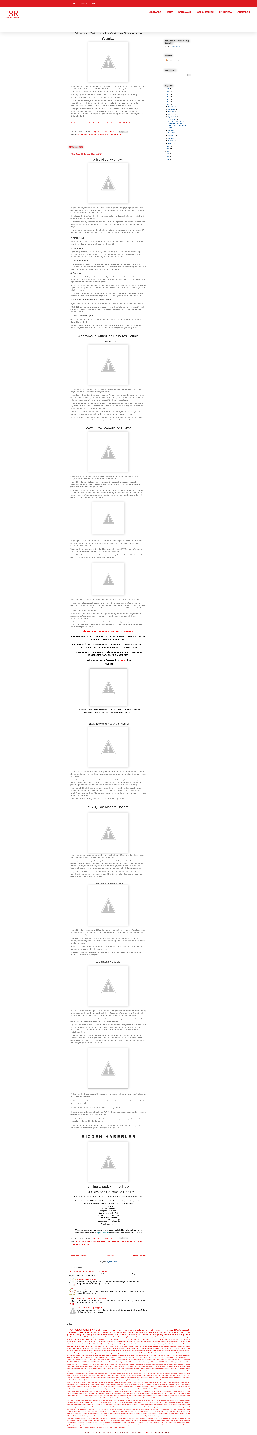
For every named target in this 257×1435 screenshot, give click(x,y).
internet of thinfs (112, 1389)
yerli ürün (112, 1425)
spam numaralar (138, 1411)
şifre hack (109, 1427)
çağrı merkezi (78, 1427)
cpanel (166, 1375)
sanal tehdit (111, 1407)
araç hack (77, 1368)
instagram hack (100, 1348)
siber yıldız (170, 1409)
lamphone (96, 1241)
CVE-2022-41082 (82, 1362)
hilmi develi (80, 1348)
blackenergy (183, 1371)
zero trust (126, 1332)
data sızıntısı (94, 1346)
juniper (90, 1391)
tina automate (170, 1413)
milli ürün (153, 1398)
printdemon (81, 1404)
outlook (100, 1402)
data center (101, 1377)
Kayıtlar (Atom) (111, 1262)
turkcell (137, 1416)
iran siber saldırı (136, 1389)
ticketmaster (162, 1413)
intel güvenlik (88, 1389)
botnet (164, 1332)
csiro (185, 1375)
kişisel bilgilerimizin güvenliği (132, 1348)
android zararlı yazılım (116, 1366)
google (155, 1384)
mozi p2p (77, 1400)
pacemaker (125, 1402)
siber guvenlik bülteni (147, 1353)
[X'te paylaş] (123, 132)
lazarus (147, 1393)
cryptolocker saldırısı (83, 1346)
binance (127, 1371)
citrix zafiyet (115, 1375)
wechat (181, 1420)
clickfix (124, 1375)
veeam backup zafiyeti (182, 1355)
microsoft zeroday (123, 1398)
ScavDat (122, 1339)
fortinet (81, 1384)
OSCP (73, 1364)
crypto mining (180, 1375)
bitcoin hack (142, 1344)
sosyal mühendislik (180, 1332)
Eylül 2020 (171, 114)
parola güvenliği (171, 1350)
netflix (139, 1350)
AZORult (141, 1359)
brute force (94, 1373)
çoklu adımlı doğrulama (89, 1427)
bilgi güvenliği (167, 1330)
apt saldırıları (130, 1337)
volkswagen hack (118, 1420)
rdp (109, 1353)
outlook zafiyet (107, 1402)
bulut (99, 1373)
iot (114, 1341)
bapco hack (166, 1368)
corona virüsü (71, 1346)
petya (144, 1402)
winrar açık (113, 1422)
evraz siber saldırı (157, 1380)
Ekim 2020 (171, 111)
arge (82, 1368)
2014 (168, 159)
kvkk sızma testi (141, 1341)
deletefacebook (129, 1377)
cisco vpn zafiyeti (106, 1375)
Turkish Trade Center (149, 1364)
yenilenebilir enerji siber (98, 1425)
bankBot (160, 1368)
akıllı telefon (118, 1344)
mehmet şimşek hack (176, 1395)
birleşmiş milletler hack (146, 1371)
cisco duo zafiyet (82, 1375)
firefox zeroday (167, 1382)
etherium (143, 1380)
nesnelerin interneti (131, 1350)
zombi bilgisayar (99, 1357)
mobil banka (82, 1350)
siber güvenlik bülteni (174, 1353)
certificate (146, 1373)
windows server (115, 135)
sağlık (126, 1353)
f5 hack (181, 1380)
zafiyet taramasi (139, 1425)
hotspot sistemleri (149, 1386)
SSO (91, 1364)
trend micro (97, 1416)
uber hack (172, 1416)
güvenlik (170, 1332)
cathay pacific (126, 1373)
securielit (172, 1407)
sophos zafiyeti (85, 1339)
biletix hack (84, 1371)
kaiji (94, 1391)
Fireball (105, 1344)
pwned (114, 1404)
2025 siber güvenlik (133, 1359)
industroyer (80, 1389)
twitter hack (151, 1416)
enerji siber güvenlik (117, 1380)
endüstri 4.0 (108, 1380)
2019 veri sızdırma (91, 1359)
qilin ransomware (121, 1404)
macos (111, 1395)
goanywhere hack (161, 1346)
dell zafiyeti (137, 1377)
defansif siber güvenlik (117, 1377)
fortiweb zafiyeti (150, 1346)
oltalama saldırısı (153, 1400)
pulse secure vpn (83, 1353)
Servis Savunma (119, 1337)
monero (108, 1241)
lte (97, 1395)
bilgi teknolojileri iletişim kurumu (115, 1371)
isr (150, 1335)
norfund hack (134, 1400)
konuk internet (178, 1391)
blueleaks (88, 1241)
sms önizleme (100, 1411)
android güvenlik (142, 1339)
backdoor (155, 1368)
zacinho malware (121, 1425)
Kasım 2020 (172, 109)
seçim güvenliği (78, 1409)
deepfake (108, 1377)
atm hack (136, 1368)
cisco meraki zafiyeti (94, 1375)
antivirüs (137, 1366)
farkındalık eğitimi (113, 1382)
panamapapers (132, 1402)
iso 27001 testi (145, 1389)
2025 (168, 91)
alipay (90, 1366)
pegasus (140, 1402)
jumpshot (85, 1391)
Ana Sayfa (109, 1256)
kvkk (134, 1341)
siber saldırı (156, 1330)
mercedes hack (76, 1398)
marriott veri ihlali (140, 1395)
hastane (88, 1386)
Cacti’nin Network (103, 1362)
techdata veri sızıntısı (88, 1413)
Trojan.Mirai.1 (139, 1364)
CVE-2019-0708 (185, 1359)
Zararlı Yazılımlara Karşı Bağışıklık (89, 1308)
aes (187, 1364)
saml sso (92, 1407)
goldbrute (149, 1384)
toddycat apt (186, 1413)
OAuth (188, 1362)
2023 (168, 97)
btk (169, 1339)
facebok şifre (71, 1382)
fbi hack (121, 1382)
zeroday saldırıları (160, 1425)
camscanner (117, 1373)
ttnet (124, 1416)
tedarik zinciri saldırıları (102, 1413)
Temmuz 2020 (172, 119)
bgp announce (71, 1371)
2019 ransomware (81, 1359)
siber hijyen (110, 1355)
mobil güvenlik (91, 1350)
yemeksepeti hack (85, 1425)
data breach (94, 1377)
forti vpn (187, 1382)
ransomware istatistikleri (163, 1404)
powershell (179, 1402)
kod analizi (169, 1391)
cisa (185, 1373)
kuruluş (129, 1341)
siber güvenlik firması (129, 1409)
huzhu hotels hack (182, 1386)
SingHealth (96, 1364)
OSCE (69, 1364)
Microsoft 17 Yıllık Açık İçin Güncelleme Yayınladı (176, 122)
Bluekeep (89, 1344)
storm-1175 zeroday (166, 1411)
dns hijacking (175, 1377)
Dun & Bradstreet (131, 1362)
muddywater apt (96, 1400)
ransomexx (152, 1404)
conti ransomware (136, 1375)
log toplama (92, 1395)
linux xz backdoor (181, 1393)
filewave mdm (136, 1382)
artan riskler (86, 1368)
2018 (168, 149)
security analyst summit (183, 1407)
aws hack (149, 1368)
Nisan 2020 (171, 135)
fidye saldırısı (97, 1335)
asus (106, 1368)
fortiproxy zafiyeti (99, 1384)
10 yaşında (123, 1357)
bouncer (79, 1373)
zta (106, 1357)
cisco (172, 1339)
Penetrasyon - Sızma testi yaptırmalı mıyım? (92, 1298)
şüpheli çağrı (122, 1427)
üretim (104, 1427)
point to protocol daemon (167, 1402)
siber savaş (163, 1409)
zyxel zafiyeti (111, 1357)
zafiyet (91, 1357)
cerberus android (138, 1373)
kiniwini (164, 1391)
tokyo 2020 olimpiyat (83, 1416)
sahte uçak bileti (84, 1407)
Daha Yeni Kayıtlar (78, 1256)
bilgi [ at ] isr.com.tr (90, 3)
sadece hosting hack (73, 1407)
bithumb (171, 1371)
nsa (140, 1400)
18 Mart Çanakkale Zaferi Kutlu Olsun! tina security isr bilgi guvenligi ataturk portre (162, 1357)
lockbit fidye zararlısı (82, 1395)
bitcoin (92, 1332)
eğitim (165, 1380)
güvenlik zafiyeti (76, 1386)
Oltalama (116, 1339)
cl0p (120, 1375)
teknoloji (112, 1413)
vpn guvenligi (127, 1420)
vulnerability (150, 1420)
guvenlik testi (172, 1384)
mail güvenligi (165, 1348)
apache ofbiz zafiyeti (155, 1366)
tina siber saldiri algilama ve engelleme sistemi (130, 1330)
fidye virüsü (139, 1337)
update (105, 1418)
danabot (88, 1377)
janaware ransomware (177, 1389)
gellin (114, 1384)
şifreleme (115, 1427)
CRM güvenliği (97, 1344)
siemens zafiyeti (179, 1409)
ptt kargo (96, 1404)
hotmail (137, 1386)
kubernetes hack (106, 1393)
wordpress (74, 1244)
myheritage (104, 1400)
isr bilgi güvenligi (164, 1337)
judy (80, 1391)
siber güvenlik (104, 1330)
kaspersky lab (119, 1391)
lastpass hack (140, 1393)
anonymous (80, 1241)
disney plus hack (163, 1377)
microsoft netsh (100, 1398)
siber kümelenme (80, 1344)
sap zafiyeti (75, 1339)
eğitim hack (170, 1380)
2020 (168, 104)
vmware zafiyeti (104, 1339)
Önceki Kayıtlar (139, 1256)
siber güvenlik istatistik (142, 1409)
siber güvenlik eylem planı (114, 1409)
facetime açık (99, 1382)
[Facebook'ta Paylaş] (125, 132)
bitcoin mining (150, 1344)
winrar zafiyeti (121, 1422)
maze (103, 1241)
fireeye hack (158, 1382)
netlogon (122, 1400)
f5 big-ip (176, 1380)
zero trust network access (139, 1332)
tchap (72, 1413)
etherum (149, 1380)
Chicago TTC (113, 1362)
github (100, 1341)
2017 (168, 151)
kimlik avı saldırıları (134, 1391)
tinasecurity (178, 1413)
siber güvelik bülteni (160, 1353)
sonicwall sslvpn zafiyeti (136, 1355)
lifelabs (151, 1393)
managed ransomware (120, 1395)
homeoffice (120, 1386)
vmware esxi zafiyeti (73, 1357)
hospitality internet (129, 1386)
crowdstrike (172, 1375)
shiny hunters (87, 1409)
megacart (159, 1395)
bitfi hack (166, 1371)
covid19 (176, 1339)
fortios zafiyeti (92, 1341)
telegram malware (120, 1413)
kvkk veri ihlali (152, 1348)
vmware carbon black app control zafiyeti (100, 1420)
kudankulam (115, 1393)
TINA (128, 1335)
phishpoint (150, 1402)
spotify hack (146, 1411)
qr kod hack (133, 1404)
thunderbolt (137, 1413)
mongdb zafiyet (119, 1350)
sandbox (121, 1407)
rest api (180, 1404)
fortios (92, 1384)
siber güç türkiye (154, 1409)
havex (105, 1386)
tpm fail (91, 1416)
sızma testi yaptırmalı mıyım (158, 1355)
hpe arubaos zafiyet (161, 1386)
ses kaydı (70, 1409)
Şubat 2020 (171, 140)
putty (110, 1404)
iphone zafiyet (126, 1389)
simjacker (187, 1409)
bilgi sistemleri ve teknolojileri (97, 1371)
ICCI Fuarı (168, 1362)
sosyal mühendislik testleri (116, 1411)
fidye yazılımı (129, 1346)
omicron (161, 1400)
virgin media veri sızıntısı (182, 1418)
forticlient (75, 1384)
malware (110, 1335)
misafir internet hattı (173, 1398)
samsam (98, 1407)
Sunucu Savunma (155, 1332)
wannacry (119, 1332)
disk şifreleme (153, 1377)
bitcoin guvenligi (158, 1371)
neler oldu (116, 1400)
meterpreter (91, 1398)
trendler (103, 1416)
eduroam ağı (81, 1380)
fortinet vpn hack (82, 1341)
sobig (106, 1411)
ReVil (119, 1241)
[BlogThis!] (122, 132)
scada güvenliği (150, 1407)
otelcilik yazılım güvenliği (81, 1402)
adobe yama (177, 1364)
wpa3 (161, 1422)
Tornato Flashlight (129, 1364)
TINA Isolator (74, 1329)
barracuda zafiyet (176, 1368)
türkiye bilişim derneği (162, 1416)
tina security (184, 1330)
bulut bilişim (104, 1373)
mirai (157, 1398)
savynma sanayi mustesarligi (132, 1407)
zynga (72, 1427)
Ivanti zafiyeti (99, 1337)
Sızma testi (126, 1241)
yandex (182, 1422)
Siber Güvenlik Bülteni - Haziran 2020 (86, 154)
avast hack (143, 1368)
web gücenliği (166, 1420)
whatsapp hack (71, 1422)
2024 (168, 94)
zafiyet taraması (84, 1244)
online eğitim (186, 1400)
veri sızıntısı (170, 1418)
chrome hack (170, 1373)
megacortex (165, 1395)
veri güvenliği (162, 1418)
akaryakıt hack (83, 1366)
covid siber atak (159, 1375)
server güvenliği (157, 1335)
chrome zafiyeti (178, 1373)
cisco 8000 (74, 1375)
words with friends (153, 1422)
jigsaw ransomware (73, 1391)
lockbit (73, 1395)
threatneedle (129, 1413)
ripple (184, 1404)
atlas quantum (129, 1368)
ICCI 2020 (161, 1362)
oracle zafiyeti (161, 1350)
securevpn (167, 1407)
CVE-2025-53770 (93, 1362)
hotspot (141, 1386)
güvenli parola (171, 1346)
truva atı (119, 1416)
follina (182, 1382)
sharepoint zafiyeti (134, 1353)
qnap (128, 1404)
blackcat (176, 1371)
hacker (74, 1348)
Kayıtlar (169, 60)
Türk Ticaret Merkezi (162, 1364)
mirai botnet (163, 1398)
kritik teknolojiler (96, 1393)
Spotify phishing (109, 1364)
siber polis (117, 1355)
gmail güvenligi (133, 1384)
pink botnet (156, 1402)
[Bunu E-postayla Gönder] (120, 132)
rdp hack (175, 1404)
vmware (85, 1420)
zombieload (182, 1425)
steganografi (156, 1411)
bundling (111, 1373)
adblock (171, 1364)
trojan (108, 1416)
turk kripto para (130, 1416)
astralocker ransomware (98, 1368)
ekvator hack (95, 1380)
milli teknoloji (145, 1398)
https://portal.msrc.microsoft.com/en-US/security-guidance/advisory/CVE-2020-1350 (100, 123)
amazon (107, 1366)
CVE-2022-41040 (72, 1362)
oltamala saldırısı (172, 1341)
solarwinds (124, 1355)
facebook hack (72, 1341)
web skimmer (175, 1420)
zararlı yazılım (79, 1337)
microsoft (149, 1341)
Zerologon (111, 1344)
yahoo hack (176, 1422)
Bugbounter (159, 1359)
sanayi (117, 1407)
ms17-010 (84, 1400)
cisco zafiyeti (135, 1335)
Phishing (77, 1335)
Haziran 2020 (172, 130)
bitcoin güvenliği (162, 1339)
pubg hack (102, 1404)
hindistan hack (112, 1386)
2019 (168, 146)
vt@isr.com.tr (103, 1233)
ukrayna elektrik (180, 1416)
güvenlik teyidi (181, 1346)
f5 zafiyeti (187, 1380)
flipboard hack (176, 1382)
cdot (131, 1373)
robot (188, 1404)
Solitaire (102, 1364)
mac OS (100, 1395)
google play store (107, 1341)
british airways (86, 1373)
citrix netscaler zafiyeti (183, 1344)
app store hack (168, 1366)
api (163, 1366)
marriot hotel (131, 1395)
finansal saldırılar (149, 1382)
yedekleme (76, 1425)
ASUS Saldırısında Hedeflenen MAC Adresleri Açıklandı (89, 1271)
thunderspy (154, 1413)
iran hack (108, 1348)
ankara (125, 1366)
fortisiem (107, 1384)
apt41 (68, 1368)
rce (108, 135)
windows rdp (80, 1422)
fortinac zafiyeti (139, 1346)
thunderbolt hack (146, 1413)
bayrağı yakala (185, 1368)
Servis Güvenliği (131, 1339)
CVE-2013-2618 (175, 1359)
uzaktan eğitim (121, 1418)
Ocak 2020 (171, 143)
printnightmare (89, 1404)
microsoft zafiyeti (72, 1350)
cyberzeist (82, 1377)
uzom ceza (149, 1418)
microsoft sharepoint (112, 1398)
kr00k (184, 1391)
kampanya (111, 1391)
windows (70, 1337)
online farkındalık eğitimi (149, 1350)
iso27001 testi (154, 1389)
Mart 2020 (171, 138)
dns (89, 135)
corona (144, 1375)
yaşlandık (70, 1425)
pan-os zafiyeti (175, 1337)
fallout (105, 1382)
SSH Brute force (84, 1364)
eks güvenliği (116, 1346)
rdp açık (112, 1353)
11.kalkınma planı (132, 1357)
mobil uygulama (185, 1398)
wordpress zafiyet (142, 1422)
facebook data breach (88, 1382)
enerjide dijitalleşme (129, 1380)
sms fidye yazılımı (90, 1411)
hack (105, 1335)
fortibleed (70, 1384)
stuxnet (146, 1355)
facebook (78, 1382)
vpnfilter (134, 1420)
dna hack (106, 1346)
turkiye (146, 1416)
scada (143, 1407)
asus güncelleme (113, 1368)
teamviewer (77, 1413)
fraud (111, 1384)
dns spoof (182, 1377)
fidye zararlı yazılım (150, 1337)
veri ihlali (94, 1339)
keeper (126, 1391)
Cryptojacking (121, 1362)
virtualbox (70, 1420)
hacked (83, 1386)
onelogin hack (177, 1400)
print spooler (74, 1404)
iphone (120, 1389)
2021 (168, 102)
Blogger (147, 1432)
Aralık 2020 (171, 106)
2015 (168, 156)
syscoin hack (176, 1411)
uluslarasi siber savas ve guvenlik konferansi (88, 1418)
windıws (107, 1422)
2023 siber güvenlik (121, 1359)
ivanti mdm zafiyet (164, 1389)
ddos (100, 1346)
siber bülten (94, 1409)
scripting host (159, 1407)
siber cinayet (102, 1409)
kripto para (77, 1393)
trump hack (113, 1416)
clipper (129, 1375)
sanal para (104, 1407)
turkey (141, 1416)
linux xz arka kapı (170, 1393)
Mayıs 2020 (171, 133)
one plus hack (168, 1400)
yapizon (187, 1422)
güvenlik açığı (180, 1384)
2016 (168, 154)
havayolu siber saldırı (97, 1386)
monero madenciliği (107, 1350)
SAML (77, 1364)
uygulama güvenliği (137, 1241)
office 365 (145, 1400)
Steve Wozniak (119, 1364)
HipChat (139, 1362)
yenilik (107, 1425)
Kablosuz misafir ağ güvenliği (87, 1279)
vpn (111, 1339)
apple (124, 1344)
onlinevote (70, 1402)
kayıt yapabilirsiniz (175, 46)
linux (158, 1348)
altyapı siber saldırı (98, 1366)
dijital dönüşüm (185, 1339)
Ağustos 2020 (172, 117)
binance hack (134, 1371)
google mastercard (162, 1384)
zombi (177, 1425)
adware (183, 1364)
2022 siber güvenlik (109, 1359)
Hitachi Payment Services (150, 1362)
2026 (168, 89)
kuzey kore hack (124, 1393)
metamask (85, 1398)
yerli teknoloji (85, 1357)
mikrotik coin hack (135, 1398)
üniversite (99, 1427)
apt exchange (186, 1366)
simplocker (70, 1411)
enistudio (138, 1380)
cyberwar (76, 1377)
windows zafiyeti (99, 1422)
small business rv (79, 1411)
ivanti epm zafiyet (117, 1348)
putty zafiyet (93, 1353)
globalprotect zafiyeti (123, 1384)
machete (106, 1395)
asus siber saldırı (132, 1344)
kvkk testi (145, 1348)
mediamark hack (151, 1395)
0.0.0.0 (118, 1357)
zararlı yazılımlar (150, 1425)
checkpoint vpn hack (161, 1344)
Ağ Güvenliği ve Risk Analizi (87, 1289)
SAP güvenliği (87, 1335)
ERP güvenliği (89, 1337)
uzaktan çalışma (141, 1418)
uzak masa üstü (112, 1418)
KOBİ (107, 1337)
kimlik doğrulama (146, 1391)
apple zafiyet (177, 1366)
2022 (168, 99)
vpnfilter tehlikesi (142, 1420)
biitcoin (78, 1371)
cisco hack (172, 1344)
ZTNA (176, 1330)
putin (107, 1404)
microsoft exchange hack (182, 1348)
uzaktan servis (131, 1418)
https (168, 1386)
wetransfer (187, 1420)
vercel (155, 1418)
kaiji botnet (99, 1391)
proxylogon (74, 1353)
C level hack (167, 1359)
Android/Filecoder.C (150, 1359)
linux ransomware (159, 1393)
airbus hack (75, 1366)
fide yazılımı (128, 1382)
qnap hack (182, 1341)
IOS (172, 1362)
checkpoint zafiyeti (155, 1373)
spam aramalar (128, 1411)
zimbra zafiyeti (170, 1425)
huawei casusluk (89, 1348)
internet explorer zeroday (99, 1389)
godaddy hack (142, 1384)
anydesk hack (145, 1366)
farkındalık (144, 1335)
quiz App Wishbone (143, 1404)
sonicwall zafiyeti (170, 1335)
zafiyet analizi (130, 1425)
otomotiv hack (93, 1402)
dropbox (75, 1380)
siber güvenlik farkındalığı (97, 1355)
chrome (163, 1373)
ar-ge (72, 1368)
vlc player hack (77, 1420)
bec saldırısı (152, 1339)
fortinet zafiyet (84, 1332)
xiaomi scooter (167, 1422)
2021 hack (101, 1359)
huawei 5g (173, 1386)
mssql (114, 1241)
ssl (151, 1411)
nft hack (127, 1400)
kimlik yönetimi (156, 1391)
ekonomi (88, 1380)
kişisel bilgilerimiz (121, 1341)
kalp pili (105, 1391)
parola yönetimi (182, 1350)
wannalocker (158, 1420)
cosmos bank (150, 1375)
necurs (110, 1400)
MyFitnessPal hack (179, 1362)
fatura (123, 1346)
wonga (128, 1422)
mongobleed (70, 1400)
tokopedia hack (71, 1416)
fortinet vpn (86, 1384)
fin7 (142, 1382)
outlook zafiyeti (116, 1402)
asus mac (121, 1368)
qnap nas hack (102, 1353)
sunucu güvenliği (183, 1335)
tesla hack (171, 1355)
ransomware (90, 1329)
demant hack (145, 1377)
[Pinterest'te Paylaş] (127, 132)
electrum (101, 1380)
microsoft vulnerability (98, 135)
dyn (110, 1346)
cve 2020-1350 (81, 135)
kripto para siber (86, 1393)
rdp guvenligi (120, 1353)
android (112, 1332)
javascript (187, 1389)
